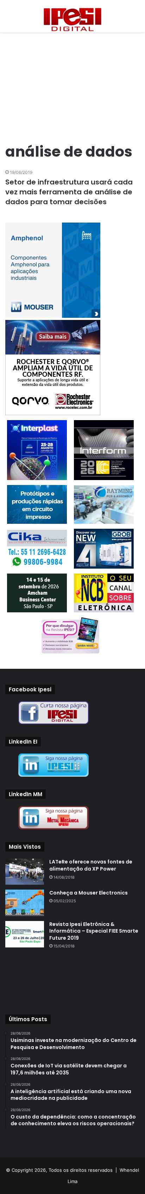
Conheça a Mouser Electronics (88, 892)
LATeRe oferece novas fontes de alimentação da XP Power (90, 865)
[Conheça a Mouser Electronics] (24, 903)
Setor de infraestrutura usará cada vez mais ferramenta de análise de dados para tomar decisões (69, 192)
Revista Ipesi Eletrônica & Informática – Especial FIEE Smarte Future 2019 (93, 931)
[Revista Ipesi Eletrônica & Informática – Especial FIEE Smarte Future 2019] (24, 934)
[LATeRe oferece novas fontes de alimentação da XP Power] (24, 871)
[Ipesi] (72, 18)
